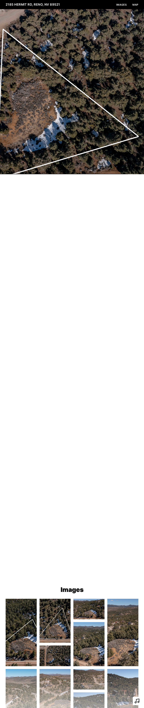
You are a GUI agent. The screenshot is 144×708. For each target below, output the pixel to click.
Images (121, 4)
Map (135, 4)
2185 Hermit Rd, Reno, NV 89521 (33, 4)
